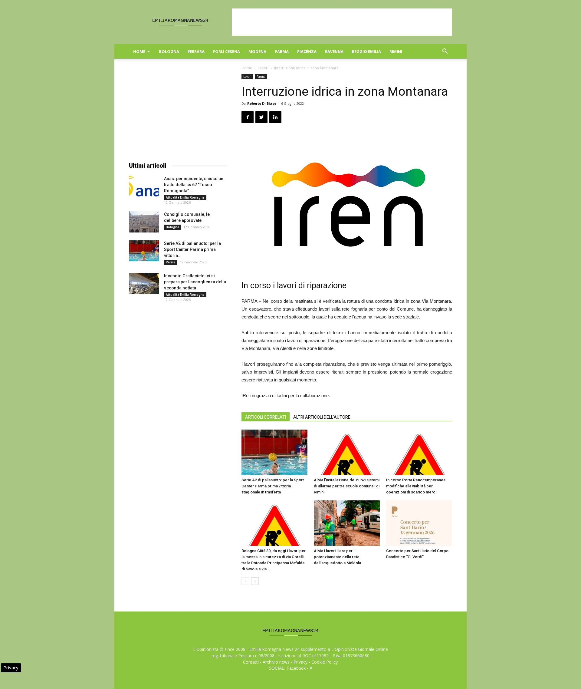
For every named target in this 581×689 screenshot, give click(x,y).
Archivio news (276, 662)
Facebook (296, 668)
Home (139, 51)
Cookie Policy (324, 662)
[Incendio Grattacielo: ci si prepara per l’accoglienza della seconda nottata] (144, 283)
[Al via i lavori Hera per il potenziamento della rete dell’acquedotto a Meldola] (347, 523)
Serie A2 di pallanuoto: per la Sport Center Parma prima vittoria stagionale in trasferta (272, 486)
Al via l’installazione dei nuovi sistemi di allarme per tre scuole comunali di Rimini (346, 486)
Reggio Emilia (366, 51)
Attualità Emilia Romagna (185, 197)
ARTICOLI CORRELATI (265, 417)
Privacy (300, 662)
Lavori (263, 68)
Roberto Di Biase (261, 103)
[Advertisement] (342, 22)
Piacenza (307, 51)
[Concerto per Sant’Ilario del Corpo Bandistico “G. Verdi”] (419, 523)
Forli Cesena (226, 51)
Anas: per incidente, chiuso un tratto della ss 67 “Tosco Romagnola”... (193, 184)
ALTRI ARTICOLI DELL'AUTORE (321, 417)
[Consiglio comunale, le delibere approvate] (144, 221)
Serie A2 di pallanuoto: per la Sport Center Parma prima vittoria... (192, 249)
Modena (257, 51)
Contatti (251, 662)
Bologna (169, 51)
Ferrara (196, 51)
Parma (282, 51)
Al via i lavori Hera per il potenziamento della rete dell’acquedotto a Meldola (337, 557)
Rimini (395, 51)
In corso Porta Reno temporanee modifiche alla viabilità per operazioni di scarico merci (416, 486)
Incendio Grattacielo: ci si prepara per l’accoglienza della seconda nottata (195, 281)
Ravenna (334, 51)
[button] (445, 52)
